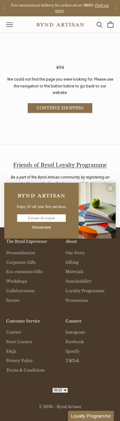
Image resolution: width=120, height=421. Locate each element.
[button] (91, 416)
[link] (41, 195)
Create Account (41, 218)
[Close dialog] (110, 188)
